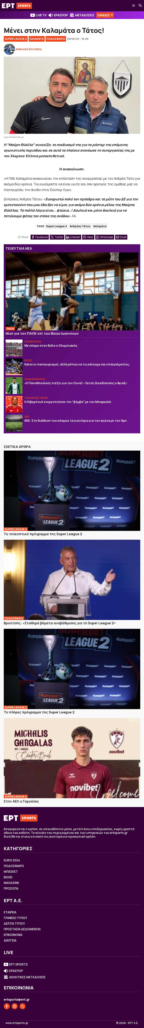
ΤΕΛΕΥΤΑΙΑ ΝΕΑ (19, 248)
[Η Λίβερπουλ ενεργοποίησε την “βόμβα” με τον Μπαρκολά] (14, 404)
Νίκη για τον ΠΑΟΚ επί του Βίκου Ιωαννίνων (42, 333)
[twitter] (23, 1006)
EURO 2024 (12, 860)
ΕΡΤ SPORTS (18, 964)
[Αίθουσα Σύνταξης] (9, 49)
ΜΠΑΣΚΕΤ (11, 871)
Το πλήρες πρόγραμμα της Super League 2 (39, 712)
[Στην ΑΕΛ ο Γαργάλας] (72, 758)
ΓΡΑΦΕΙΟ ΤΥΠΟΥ (15, 918)
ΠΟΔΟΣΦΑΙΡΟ (55, 39)
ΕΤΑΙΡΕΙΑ (10, 912)
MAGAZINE (11, 883)
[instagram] (15, 1006)
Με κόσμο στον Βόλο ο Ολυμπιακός (50, 345)
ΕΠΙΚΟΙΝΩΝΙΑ (13, 935)
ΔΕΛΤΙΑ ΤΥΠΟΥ (14, 923)
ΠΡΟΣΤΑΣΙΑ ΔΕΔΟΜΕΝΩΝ (22, 929)
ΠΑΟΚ (10, 328)
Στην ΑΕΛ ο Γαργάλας (21, 801)
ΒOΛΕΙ (28, 360)
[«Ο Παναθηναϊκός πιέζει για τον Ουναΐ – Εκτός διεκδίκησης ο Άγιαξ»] (14, 385)
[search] (140, 5)
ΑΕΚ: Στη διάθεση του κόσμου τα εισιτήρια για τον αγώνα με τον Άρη (75, 421)
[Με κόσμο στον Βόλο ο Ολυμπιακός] (14, 348)
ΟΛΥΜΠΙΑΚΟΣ (32, 341)
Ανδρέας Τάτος (80, 226)
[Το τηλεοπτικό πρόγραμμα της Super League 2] (72, 491)
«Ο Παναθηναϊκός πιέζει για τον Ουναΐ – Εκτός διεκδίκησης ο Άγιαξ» (75, 383)
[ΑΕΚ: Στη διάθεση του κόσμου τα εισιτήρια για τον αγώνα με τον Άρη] (14, 423)
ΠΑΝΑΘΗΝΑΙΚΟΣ (34, 379)
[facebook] (7, 1006)
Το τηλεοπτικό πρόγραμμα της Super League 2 (43, 534)
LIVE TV (41, 15)
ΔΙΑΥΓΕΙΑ (10, 940)
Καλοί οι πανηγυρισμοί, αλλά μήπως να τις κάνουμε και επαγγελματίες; (77, 364)
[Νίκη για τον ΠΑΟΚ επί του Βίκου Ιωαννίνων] (72, 291)
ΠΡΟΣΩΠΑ (11, 888)
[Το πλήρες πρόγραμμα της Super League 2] (72, 669)
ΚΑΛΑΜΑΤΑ (37, 39)
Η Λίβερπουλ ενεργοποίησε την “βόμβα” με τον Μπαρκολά (67, 402)
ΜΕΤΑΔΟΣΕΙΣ (84, 15)
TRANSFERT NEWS (36, 398)
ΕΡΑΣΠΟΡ (61, 15)
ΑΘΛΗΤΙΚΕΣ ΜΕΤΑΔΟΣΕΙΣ (27, 977)
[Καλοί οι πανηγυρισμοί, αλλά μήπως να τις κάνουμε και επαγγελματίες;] (14, 366)
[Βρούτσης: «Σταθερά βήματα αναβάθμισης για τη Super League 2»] (72, 580)
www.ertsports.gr (17, 1023)
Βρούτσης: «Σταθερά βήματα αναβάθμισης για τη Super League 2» (60, 623)
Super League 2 (16, 39)
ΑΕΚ (26, 416)
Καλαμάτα (99, 226)
